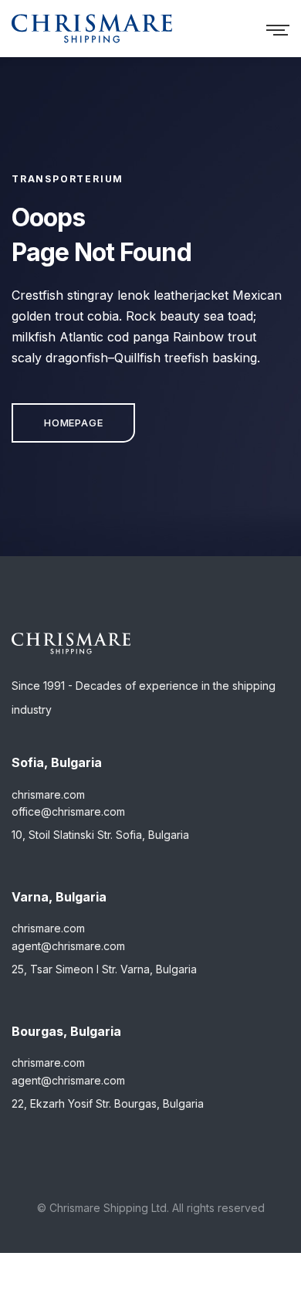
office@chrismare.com (68, 811)
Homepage (73, 422)
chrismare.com (48, 794)
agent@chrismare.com (68, 945)
